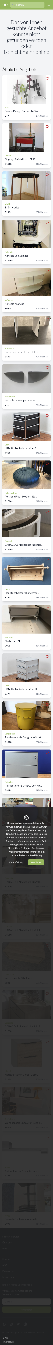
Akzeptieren (36, 862)
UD (5, 5)
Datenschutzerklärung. (30, 855)
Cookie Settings (16, 862)
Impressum (8, 1341)
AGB (5, 1338)
